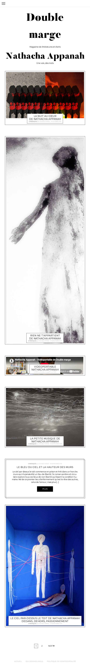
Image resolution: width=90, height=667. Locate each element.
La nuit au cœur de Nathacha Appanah (45, 117)
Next (50, 646)
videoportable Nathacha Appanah (45, 368)
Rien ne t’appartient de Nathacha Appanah (45, 337)
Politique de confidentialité (61, 661)
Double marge (45, 121)
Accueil (18, 661)
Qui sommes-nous (34, 661)
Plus (45, 489)
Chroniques (33, 121)
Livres (36, 372)
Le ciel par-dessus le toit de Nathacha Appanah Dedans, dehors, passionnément (45, 620)
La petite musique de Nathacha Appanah (45, 440)
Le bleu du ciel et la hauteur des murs (45, 467)
